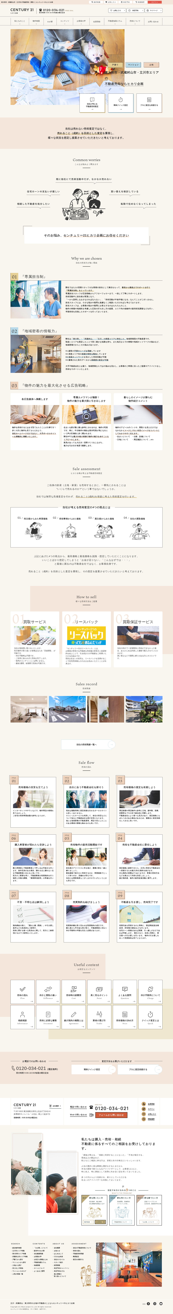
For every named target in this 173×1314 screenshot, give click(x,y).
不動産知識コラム (40, 1262)
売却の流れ (77, 1251)
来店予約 (135, 10)
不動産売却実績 (78, 1254)
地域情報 (37, 1265)
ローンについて (39, 1268)
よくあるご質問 (39, 1271)
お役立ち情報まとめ (41, 1259)
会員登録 (96, 22)
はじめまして (58, 1254)
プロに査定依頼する (138, 1069)
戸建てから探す (17, 1259)
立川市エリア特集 (18, 1251)
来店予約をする (59, 1271)
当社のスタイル (59, 1259)
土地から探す (17, 1265)
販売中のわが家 (39, 1251)
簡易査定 (76, 1256)
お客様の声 (38, 1256)
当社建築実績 (38, 1254)
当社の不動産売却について (82, 1248)
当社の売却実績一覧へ (86, 744)
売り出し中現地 (17, 1268)
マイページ (154, 10)
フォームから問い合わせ (111, 1115)
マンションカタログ (19, 1271)
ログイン (151, 1109)
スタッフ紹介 (58, 1262)
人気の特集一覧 (17, 1274)
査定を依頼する (78, 1259)
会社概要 (56, 1106)
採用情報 (57, 1265)
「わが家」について (41, 1248)
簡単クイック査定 (92, 1069)
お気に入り (117, 10)
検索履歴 (141, 2)
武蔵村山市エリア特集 (20, 1256)
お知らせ (57, 1251)
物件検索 (87, 1222)
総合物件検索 (17, 1248)
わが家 (50, 22)
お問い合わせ (153, 22)
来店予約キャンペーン (61, 1268)
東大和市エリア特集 (19, 1254)
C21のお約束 (58, 1256)
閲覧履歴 (151, 1119)
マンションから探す (19, 1262)
